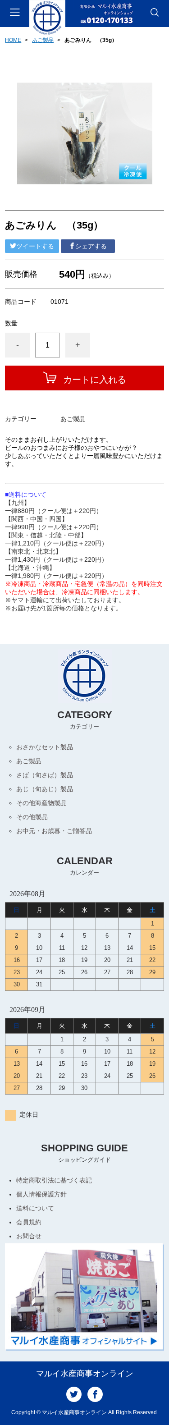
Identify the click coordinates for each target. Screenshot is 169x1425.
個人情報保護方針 (41, 1194)
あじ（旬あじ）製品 (44, 789)
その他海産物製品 (41, 802)
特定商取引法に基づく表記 (54, 1180)
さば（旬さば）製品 (44, 775)
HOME (13, 40)
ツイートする (35, 246)
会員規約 (28, 1222)
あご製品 (43, 40)
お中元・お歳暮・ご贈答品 (54, 830)
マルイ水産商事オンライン (84, 1373)
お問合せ (28, 1236)
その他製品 (32, 816)
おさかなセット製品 (44, 747)
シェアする (91, 246)
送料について (35, 1208)
